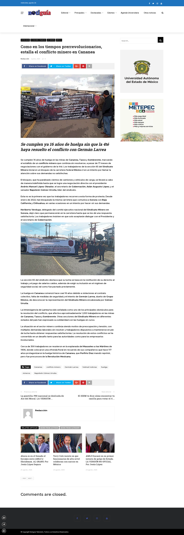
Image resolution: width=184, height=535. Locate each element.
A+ (4, 518)
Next (30, 478)
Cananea (38, 367)
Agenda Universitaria (130, 13)
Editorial (64, 13)
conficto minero (53, 367)
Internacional (28, 26)
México (58, 40)
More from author (49, 428)
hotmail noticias (90, 367)
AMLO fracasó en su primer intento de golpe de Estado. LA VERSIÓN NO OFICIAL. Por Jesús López (100, 460)
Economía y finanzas (38, 40)
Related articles (30, 428)
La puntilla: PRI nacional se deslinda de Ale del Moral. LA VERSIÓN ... (42, 397)
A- (4, 531)
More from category (70, 428)
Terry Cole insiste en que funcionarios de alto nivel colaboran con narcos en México (66, 460)
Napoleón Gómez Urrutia (45, 373)
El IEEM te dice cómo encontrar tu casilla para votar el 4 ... (96, 397)
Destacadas (96, 13)
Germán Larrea (71, 367)
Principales (79, 13)
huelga (104, 367)
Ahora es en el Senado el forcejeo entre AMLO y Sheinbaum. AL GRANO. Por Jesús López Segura (34, 460)
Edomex (111, 13)
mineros (26, 373)
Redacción (25, 59)
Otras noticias (150, 13)
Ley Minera (51, 40)
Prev (24, 478)
